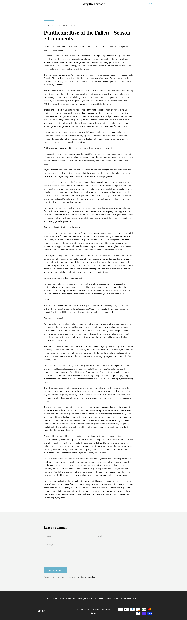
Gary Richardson (93, 4)
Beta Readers (105, 599)
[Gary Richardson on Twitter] (39, 611)
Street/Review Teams (87, 599)
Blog (116, 599)
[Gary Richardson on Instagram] (43, 611)
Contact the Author (130, 599)
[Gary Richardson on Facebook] (35, 611)
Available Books (67, 599)
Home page (52, 599)
